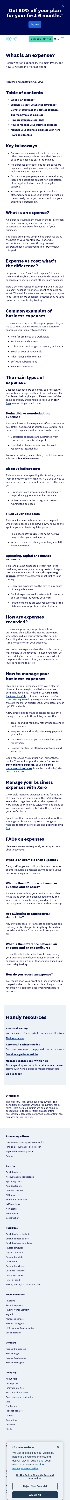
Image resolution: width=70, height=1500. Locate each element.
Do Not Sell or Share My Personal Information (35, 1477)
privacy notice (29, 1468)
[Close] (57, 1446)
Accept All (35, 1494)
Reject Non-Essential (35, 1486)
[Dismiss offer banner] (62, 6)
